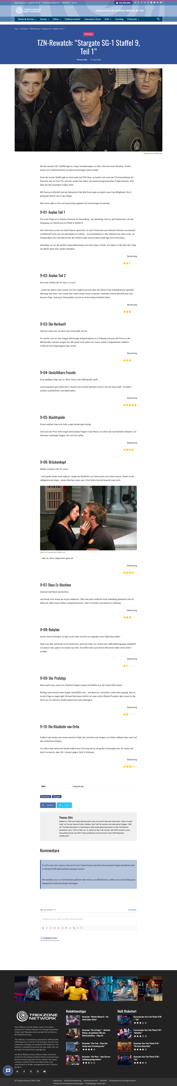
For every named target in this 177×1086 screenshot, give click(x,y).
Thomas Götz (82, 60)
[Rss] (135, 2)
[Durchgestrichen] (55, 928)
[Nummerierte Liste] (58, 928)
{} (78, 928)
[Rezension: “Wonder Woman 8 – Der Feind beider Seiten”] (73, 1020)
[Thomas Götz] (49, 826)
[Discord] (160, 2)
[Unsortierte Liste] (62, 928)
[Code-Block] (70, 928)
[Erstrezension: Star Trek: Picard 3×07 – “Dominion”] (124, 1033)
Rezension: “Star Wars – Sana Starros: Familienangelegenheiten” (96, 1058)
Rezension (45, 796)
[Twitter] (141, 2)
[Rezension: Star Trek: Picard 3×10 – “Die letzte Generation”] (124, 1047)
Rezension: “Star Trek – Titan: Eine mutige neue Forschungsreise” (95, 1044)
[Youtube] (154, 2)
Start (16, 29)
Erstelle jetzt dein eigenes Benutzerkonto (61, 865)
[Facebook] (138, 2)
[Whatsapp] (148, 2)
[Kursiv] (47, 928)
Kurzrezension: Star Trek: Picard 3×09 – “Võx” (147, 1018)
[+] (81, 928)
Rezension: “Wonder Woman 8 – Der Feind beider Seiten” (95, 1018)
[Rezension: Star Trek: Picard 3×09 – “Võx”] (124, 1060)
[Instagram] (145, 2)
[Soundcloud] (157, 2)
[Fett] (43, 928)
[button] (158, 19)
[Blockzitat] (66, 928)
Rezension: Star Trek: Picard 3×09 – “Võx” (147, 1058)
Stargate (56, 796)
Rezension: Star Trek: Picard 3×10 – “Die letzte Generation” (147, 1044)
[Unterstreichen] (51, 928)
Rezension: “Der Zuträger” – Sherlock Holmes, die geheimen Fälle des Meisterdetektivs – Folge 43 (96, 1032)
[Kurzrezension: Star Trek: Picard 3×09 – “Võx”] (124, 1020)
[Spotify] (151, 2)
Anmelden (131, 910)
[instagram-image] (27, 988)
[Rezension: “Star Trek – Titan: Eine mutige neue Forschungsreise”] (73, 1047)
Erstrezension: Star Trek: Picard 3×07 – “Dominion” (148, 1031)
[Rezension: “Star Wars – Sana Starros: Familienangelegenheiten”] (73, 1060)
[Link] (74, 928)
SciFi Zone (24, 29)
